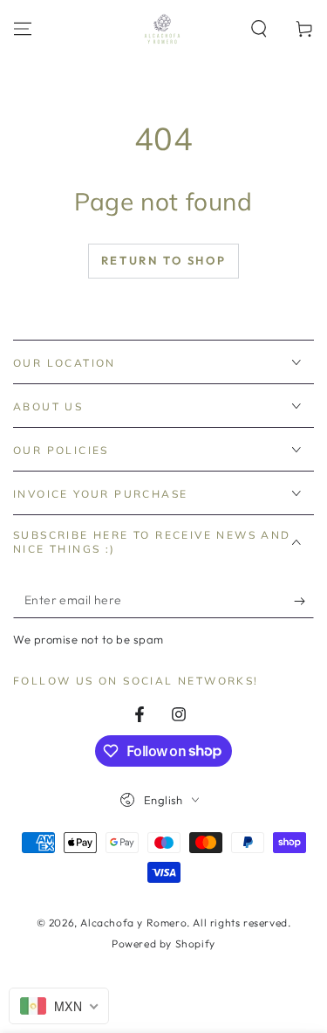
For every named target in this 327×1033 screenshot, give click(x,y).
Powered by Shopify (163, 943)
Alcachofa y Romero (133, 922)
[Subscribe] (304, 601)
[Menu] (22, 29)
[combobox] (59, 1006)
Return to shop (163, 260)
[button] (259, 29)
